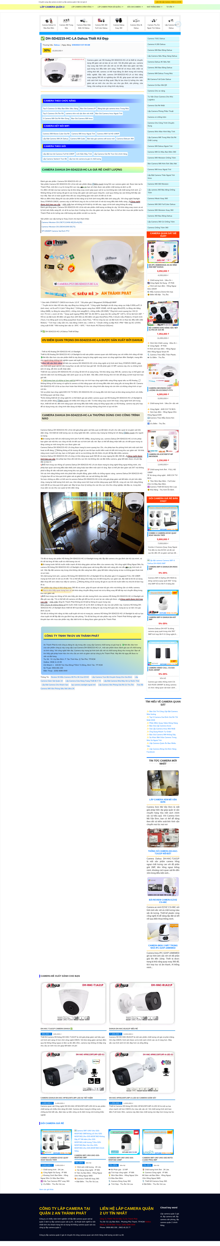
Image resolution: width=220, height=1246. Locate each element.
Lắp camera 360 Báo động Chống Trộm (161, 191)
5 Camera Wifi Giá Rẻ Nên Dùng (56, 118)
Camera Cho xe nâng (156, 91)
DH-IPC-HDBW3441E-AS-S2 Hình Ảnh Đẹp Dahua (163, 266)
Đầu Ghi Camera (134, 7)
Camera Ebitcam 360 (125, 138)
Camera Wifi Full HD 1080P (108, 134)
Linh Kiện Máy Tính (84, 154)
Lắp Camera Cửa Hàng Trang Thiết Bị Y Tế (83, 681)
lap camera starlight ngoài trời (83, 685)
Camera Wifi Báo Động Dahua (160, 50)
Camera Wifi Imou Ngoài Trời (83, 134)
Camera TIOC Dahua (156, 39)
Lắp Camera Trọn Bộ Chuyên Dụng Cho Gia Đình (112, 677)
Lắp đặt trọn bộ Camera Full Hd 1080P (58, 154)
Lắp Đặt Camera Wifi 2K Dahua (55, 138)
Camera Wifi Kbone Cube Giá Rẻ (56, 134)
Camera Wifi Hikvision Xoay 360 (160, 210)
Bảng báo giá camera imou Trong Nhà (113, 108)
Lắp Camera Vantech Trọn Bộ (55, 159)
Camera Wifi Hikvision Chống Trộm (162, 158)
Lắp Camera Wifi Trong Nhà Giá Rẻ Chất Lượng (162, 138)
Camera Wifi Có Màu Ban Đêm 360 (162, 152)
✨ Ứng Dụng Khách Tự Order (159, 732)
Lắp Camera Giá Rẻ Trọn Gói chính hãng (110, 154)
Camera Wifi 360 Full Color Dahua (161, 204)
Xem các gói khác (46, 1189)
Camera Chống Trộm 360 (158, 228)
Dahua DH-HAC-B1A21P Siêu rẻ (123, 1029)
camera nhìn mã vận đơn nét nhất (79, 113)
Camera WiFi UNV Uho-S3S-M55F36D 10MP (121, 1159)
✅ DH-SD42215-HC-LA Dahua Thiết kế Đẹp (74, 38)
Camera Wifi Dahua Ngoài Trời (160, 146)
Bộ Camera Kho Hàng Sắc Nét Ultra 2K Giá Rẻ (163, 329)
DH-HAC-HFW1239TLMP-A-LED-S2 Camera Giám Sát (132, 1098)
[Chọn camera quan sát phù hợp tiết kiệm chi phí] (178, 24)
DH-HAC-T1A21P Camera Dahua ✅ (56, 1029)
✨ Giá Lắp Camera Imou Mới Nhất (161, 729)
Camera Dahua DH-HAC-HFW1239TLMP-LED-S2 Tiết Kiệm (67, 1098)
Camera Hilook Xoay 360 (158, 198)
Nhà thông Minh (153, 7)
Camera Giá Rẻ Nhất (156, 105)
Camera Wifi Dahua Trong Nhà (160, 73)
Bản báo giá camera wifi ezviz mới (101, 138)
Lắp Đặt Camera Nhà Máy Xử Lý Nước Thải (121, 681)
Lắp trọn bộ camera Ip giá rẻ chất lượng (85, 159)
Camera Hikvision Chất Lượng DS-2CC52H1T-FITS (161, 389)
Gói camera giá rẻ (52, 1123)
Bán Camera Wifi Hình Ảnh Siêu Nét (162, 164)
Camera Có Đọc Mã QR (157, 85)
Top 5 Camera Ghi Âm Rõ (53, 113)
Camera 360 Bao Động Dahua (160, 68)
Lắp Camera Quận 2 (52, 7)
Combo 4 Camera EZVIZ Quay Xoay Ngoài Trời (162, 534)
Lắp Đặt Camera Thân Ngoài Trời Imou (161, 176)
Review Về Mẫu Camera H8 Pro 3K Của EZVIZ (70, 677)
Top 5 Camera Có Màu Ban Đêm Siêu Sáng (60, 108)
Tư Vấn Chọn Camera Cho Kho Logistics (160, 98)
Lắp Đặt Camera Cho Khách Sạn (55, 685)
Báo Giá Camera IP (88, 108)
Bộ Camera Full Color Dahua (159, 79)
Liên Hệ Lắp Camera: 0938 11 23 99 (168, 2)
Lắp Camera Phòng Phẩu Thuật (160, 111)
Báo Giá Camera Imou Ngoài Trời (108, 113)
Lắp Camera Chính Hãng (82, 7)
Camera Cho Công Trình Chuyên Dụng (161, 124)
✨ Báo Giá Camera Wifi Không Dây (161, 735)
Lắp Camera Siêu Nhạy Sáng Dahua (162, 56)
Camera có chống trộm (157, 117)
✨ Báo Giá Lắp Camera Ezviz (159, 726)
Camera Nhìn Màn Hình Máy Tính (161, 132)
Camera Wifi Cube (77, 138)
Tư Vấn (169, 7)
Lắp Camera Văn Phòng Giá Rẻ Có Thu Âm (116, 685)
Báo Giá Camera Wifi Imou (82, 118)
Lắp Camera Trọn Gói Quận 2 (109, 7)
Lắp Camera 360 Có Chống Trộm (161, 222)
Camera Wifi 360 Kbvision (158, 184)
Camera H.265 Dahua (156, 44)
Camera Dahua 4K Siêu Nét (159, 62)
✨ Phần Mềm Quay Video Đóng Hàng (162, 723)
